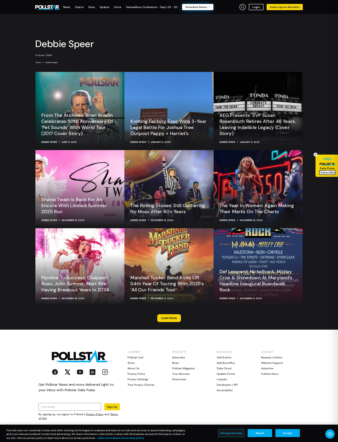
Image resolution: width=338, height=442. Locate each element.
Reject (260, 433)
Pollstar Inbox (270, 374)
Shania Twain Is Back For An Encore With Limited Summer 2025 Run (74, 205)
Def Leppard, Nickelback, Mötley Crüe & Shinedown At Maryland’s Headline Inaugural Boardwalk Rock (255, 280)
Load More (169, 318)
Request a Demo (272, 357)
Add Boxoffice (226, 363)
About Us (133, 368)
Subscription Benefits (285, 7)
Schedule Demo (196, 7)
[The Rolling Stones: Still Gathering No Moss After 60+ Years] (168, 189)
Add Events (224, 357)
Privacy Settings (138, 379)
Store (131, 363)
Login (256, 7)
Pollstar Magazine (183, 368)
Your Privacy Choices (141, 385)
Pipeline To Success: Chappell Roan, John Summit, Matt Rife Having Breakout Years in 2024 (75, 284)
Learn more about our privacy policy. (121, 438)
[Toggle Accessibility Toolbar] (330, 434)
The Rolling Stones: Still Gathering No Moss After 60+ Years (167, 208)
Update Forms (226, 374)
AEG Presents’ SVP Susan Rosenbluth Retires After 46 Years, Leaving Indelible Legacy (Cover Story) (257, 124)
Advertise (267, 368)
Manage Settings (231, 433)
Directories (179, 379)
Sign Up (112, 407)
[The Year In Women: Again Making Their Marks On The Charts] (258, 189)
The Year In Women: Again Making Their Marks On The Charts (256, 208)
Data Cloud (224, 368)
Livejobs (222, 379)
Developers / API (227, 385)
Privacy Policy (95, 414)
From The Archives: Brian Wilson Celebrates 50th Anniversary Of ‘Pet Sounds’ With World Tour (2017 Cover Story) (77, 124)
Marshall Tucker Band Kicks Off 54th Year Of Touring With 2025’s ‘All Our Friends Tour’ (167, 284)
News (175, 363)
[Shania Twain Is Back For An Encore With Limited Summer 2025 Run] (79, 189)
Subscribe (178, 357)
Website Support (272, 363)
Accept (287, 433)
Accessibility (225, 390)
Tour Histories (181, 374)
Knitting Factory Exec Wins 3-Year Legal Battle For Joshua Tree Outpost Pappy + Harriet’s (168, 127)
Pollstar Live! (135, 357)
